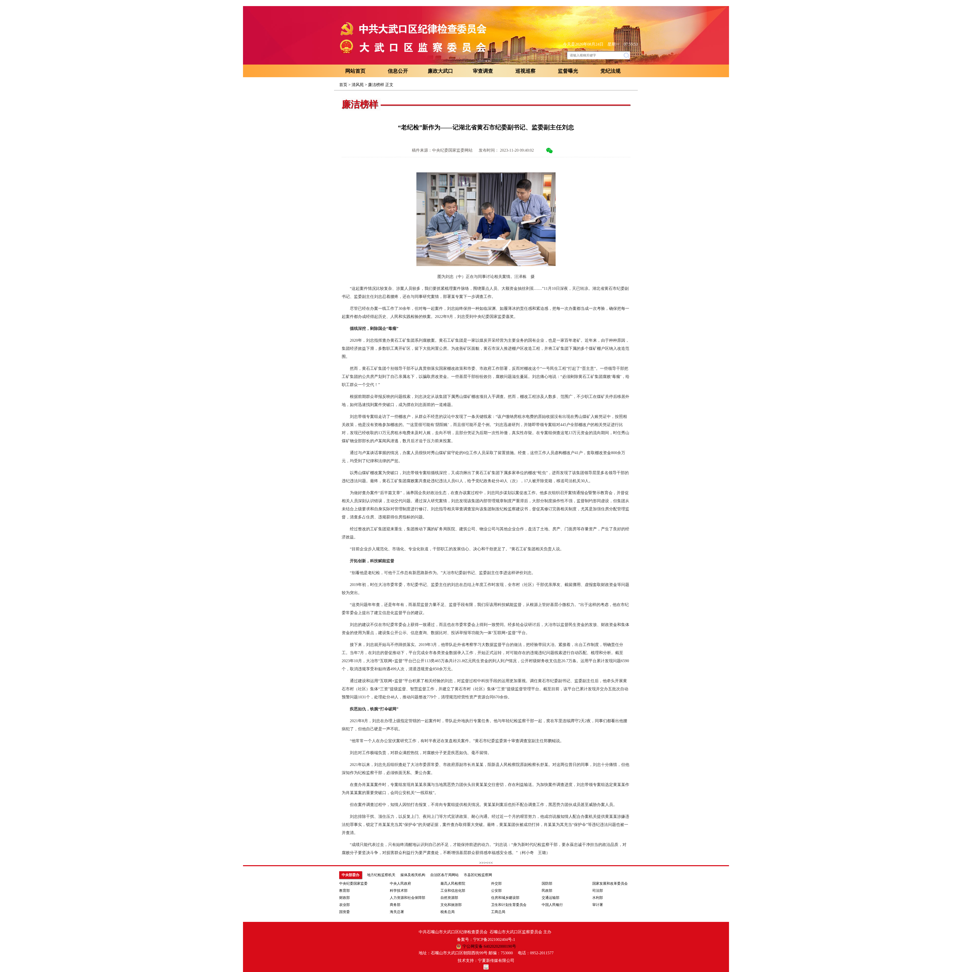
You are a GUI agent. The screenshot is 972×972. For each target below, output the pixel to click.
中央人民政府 (400, 883)
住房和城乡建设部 (505, 898)
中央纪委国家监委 (353, 883)
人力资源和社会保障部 (407, 898)
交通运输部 (550, 898)
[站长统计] (486, 968)
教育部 (344, 891)
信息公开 (398, 71)
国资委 (344, 912)
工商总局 (498, 912)
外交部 (496, 883)
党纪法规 (610, 71)
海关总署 (397, 912)
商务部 (395, 905)
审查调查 (483, 71)
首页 (343, 85)
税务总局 (447, 912)
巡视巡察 (525, 71)
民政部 (547, 891)
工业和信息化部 (452, 891)
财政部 (344, 898)
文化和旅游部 (451, 905)
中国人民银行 (552, 905)
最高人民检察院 (452, 883)
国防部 (547, 883)
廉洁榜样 (376, 85)
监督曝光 (568, 71)
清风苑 (358, 85)
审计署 (597, 905)
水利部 (597, 898)
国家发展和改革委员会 (610, 883)
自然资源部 (449, 898)
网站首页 (355, 71)
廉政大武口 (440, 71)
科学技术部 (399, 891)
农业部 (344, 905)
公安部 (496, 891)
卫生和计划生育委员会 (508, 905)
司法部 (597, 891)
